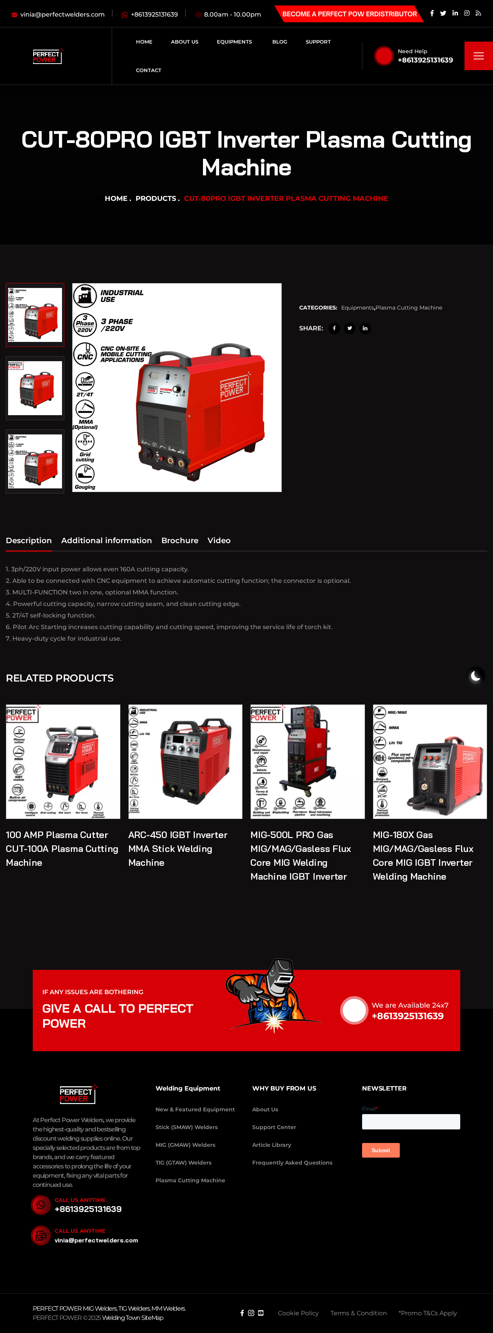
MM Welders (168, 1308)
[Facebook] (334, 328)
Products (156, 198)
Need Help (413, 51)
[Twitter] (349, 328)
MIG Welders (100, 1308)
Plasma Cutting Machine (409, 307)
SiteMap (152, 1317)
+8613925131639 (425, 60)
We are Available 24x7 (410, 1005)
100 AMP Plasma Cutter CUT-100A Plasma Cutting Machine (62, 848)
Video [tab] (219, 540)
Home (116, 198)
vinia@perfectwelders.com (96, 1240)
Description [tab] (29, 540)
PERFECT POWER (58, 1308)
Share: (311, 328)
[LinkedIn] (365, 328)
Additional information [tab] (106, 540)
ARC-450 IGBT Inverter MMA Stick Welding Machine (178, 848)
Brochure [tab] (179, 540)
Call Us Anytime (80, 1200)
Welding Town (121, 1317)
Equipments (357, 307)
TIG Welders (134, 1308)
